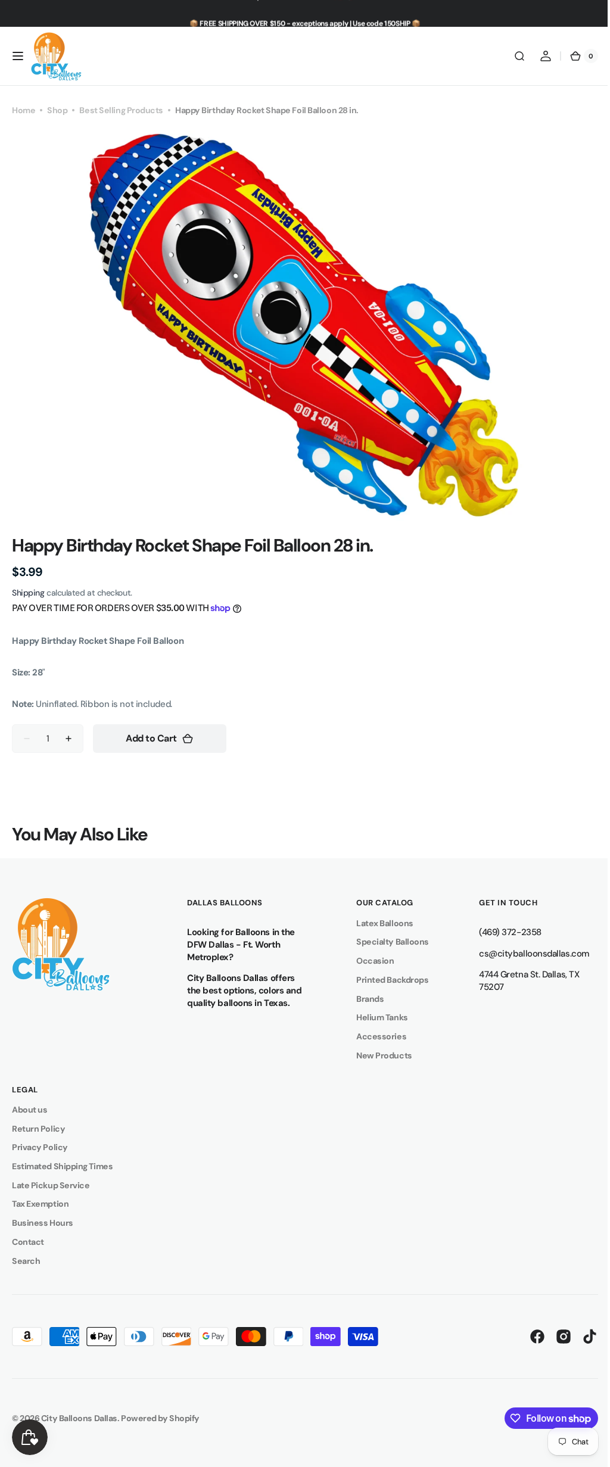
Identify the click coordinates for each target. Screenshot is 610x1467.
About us (29, 1109)
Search (26, 1261)
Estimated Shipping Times (62, 1166)
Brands (364, 998)
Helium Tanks (376, 1017)
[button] (18, 56)
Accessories (375, 1036)
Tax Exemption (40, 1203)
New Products (378, 1055)
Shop (57, 110)
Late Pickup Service (50, 1185)
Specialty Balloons (386, 941)
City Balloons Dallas (79, 1418)
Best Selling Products (121, 110)
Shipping (28, 592)
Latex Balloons (378, 923)
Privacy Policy (40, 1147)
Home (23, 110)
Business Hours (42, 1222)
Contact (28, 1241)
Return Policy (38, 1128)
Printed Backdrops (386, 979)
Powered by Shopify (160, 1418)
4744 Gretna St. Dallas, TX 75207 (520, 980)
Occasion (369, 960)
